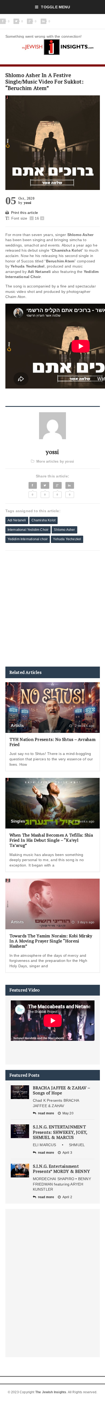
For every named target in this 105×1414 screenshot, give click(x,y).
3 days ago (85, 922)
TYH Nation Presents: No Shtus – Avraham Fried (52, 741)
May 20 (68, 1113)
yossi (28, 203)
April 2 (67, 1197)
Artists (17, 725)
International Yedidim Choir (28, 530)
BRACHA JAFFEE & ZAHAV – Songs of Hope (61, 1090)
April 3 (67, 1152)
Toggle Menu (55, 7)
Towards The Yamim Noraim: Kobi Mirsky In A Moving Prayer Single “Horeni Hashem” (50, 941)
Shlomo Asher (64, 530)
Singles (18, 821)
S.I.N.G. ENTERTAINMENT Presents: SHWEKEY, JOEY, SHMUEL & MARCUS (60, 1132)
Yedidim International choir (28, 539)
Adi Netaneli (17, 520)
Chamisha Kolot (44, 520)
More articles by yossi (55, 461)
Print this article (24, 212)
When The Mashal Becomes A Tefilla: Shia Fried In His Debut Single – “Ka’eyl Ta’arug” (51, 840)
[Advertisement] (52, 608)
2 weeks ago (84, 725)
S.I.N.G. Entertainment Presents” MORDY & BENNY (61, 1168)
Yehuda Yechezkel (67, 539)
